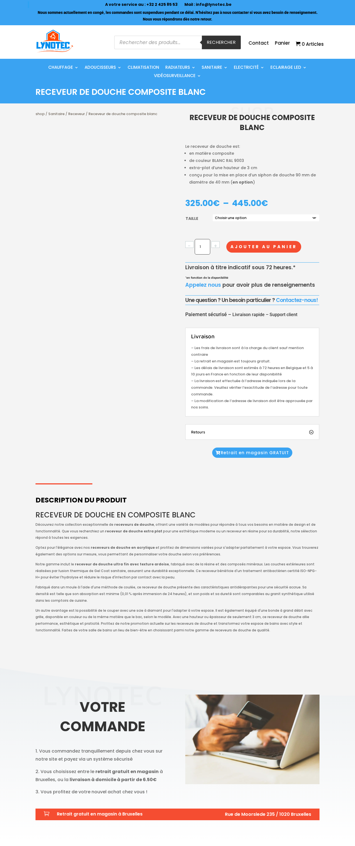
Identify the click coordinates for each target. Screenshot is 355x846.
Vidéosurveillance (175, 76)
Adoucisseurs (100, 67)
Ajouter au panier (263, 247)
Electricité (246, 67)
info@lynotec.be (214, 4)
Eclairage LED (285, 67)
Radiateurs (177, 67)
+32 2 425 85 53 (162, 4)
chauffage (60, 67)
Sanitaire (212, 67)
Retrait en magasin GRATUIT (255, 453)
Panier (282, 43)
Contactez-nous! (297, 300)
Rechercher (221, 42)
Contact (258, 43)
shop (40, 113)
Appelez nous (203, 285)
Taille (192, 218)
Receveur (76, 113)
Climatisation (143, 67)
